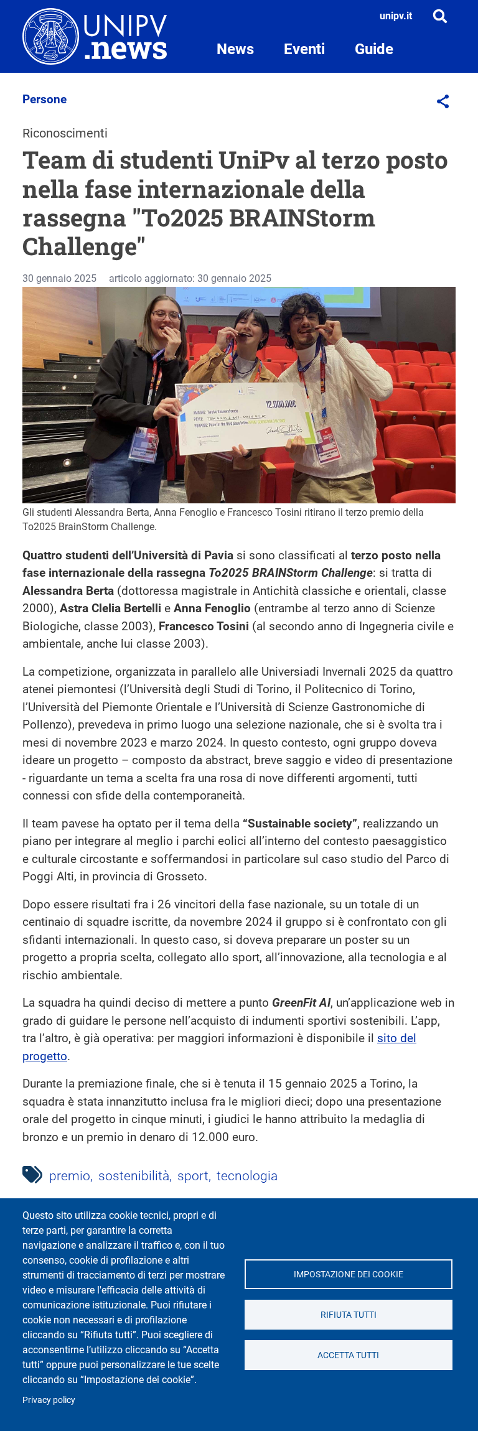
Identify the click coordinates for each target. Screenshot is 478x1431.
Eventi (304, 49)
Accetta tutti (348, 1355)
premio (69, 1175)
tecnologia (247, 1175)
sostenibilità (133, 1175)
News (235, 49)
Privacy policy (48, 1400)
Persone (44, 99)
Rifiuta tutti (349, 1315)
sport (193, 1175)
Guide (374, 49)
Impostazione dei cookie (348, 1274)
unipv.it (396, 16)
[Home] (94, 36)
